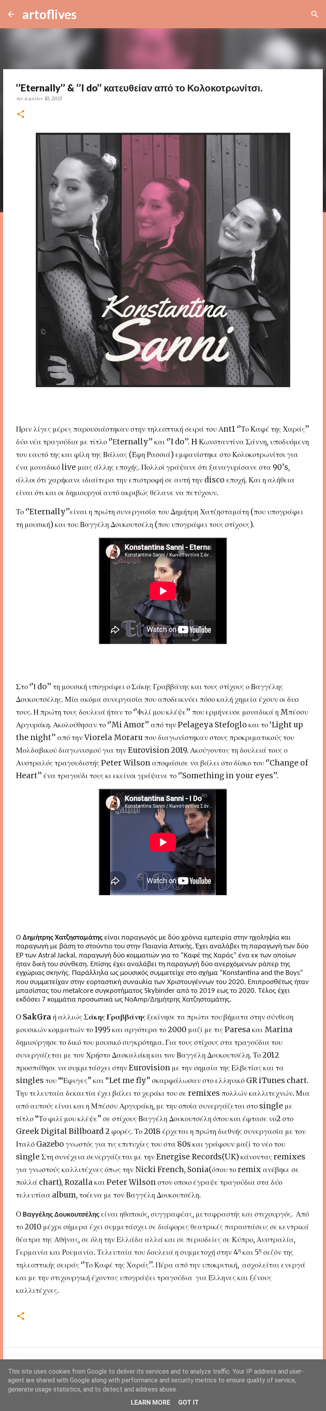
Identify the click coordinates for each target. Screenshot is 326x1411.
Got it (188, 1402)
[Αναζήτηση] (88, 14)
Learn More (150, 1402)
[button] (20, 114)
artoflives (49, 14)
